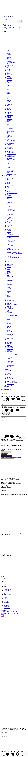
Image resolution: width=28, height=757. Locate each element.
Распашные (9, 254)
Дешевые (9, 108)
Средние (9, 191)
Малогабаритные (11, 156)
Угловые (9, 116)
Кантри (8, 129)
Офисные (9, 222)
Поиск (19, 21)
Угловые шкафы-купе (12, 238)
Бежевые (9, 59)
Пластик (9, 100)
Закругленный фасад (12, 240)
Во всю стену (10, 248)
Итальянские (10, 128)
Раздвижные (10, 353)
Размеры (9, 328)
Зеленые (9, 57)
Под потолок (10, 250)
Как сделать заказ (11, 365)
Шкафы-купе (7, 175)
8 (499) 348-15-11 (16, 27)
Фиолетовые (10, 82)
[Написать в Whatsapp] (14, 653)
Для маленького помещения (14, 257)
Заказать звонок (5, 613)
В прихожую (10, 218)
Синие (8, 86)
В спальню (9, 359)
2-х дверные (10, 242)
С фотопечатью (10, 213)
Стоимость (9, 107)
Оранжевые (10, 72)
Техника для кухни (11, 174)
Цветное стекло (11, 207)
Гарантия (9, 371)
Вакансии (9, 377)
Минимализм (10, 137)
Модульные (9, 158)
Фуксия (8, 66)
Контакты (6, 386)
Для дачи (9, 150)
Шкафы (5, 580)
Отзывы (9, 374)
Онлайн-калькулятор (12, 382)
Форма (8, 113)
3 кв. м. (8, 164)
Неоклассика (10, 136)
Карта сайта (10, 378)
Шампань (9, 69)
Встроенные (10, 151)
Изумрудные (10, 74)
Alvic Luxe (9, 197)
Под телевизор (10, 284)
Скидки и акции (11, 381)
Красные (9, 55)
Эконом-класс (10, 111)
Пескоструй (10, 209)
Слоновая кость (10, 65)
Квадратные (10, 342)
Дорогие (9, 109)
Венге (8, 76)
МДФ (8, 89)
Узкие (8, 163)
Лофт (8, 132)
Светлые (9, 183)
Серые (8, 58)
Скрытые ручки (11, 159)
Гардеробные (7, 316)
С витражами (10, 211)
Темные (9, 180)
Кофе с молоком (11, 62)
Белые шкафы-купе (11, 185)
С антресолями (10, 152)
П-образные (10, 115)
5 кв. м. (8, 166)
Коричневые (10, 178)
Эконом (9, 259)
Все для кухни (10, 170)
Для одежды (10, 225)
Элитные (9, 112)
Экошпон (9, 102)
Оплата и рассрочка (12, 367)
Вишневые (9, 73)
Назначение (10, 214)
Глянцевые (9, 61)
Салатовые (9, 81)
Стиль (8, 121)
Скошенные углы (11, 120)
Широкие (9, 237)
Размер (8, 160)
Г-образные (9, 230)
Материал (9, 88)
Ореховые (9, 77)
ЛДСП (8, 97)
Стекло (8, 206)
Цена (8, 324)
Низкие (8, 233)
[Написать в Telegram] (14, 634)
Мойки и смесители (12, 172)
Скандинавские (11, 140)
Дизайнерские (10, 127)
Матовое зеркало (11, 205)
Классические (10, 131)
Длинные (9, 232)
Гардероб (9, 256)
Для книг (9, 224)
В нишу (9, 358)
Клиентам (6, 380)
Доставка (9, 366)
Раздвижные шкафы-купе (13, 252)
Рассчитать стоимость (14, 613)
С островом (9, 155)
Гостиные (6, 260)
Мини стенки (10, 276)
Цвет (8, 50)
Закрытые (9, 350)
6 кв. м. (8, 167)
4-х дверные (10, 245)
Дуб (8, 96)
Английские (10, 125)
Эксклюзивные (10, 143)
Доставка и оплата (8, 363)
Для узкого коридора (12, 315)
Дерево (8, 94)
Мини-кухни (10, 162)
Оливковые (9, 70)
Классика (9, 288)
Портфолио (9, 373)
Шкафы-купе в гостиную (13, 215)
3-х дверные (10, 244)
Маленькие (9, 189)
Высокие (9, 229)
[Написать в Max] (2, 616)
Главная (3, 449)
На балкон (9, 226)
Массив (8, 98)
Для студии (9, 147)
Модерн (9, 133)
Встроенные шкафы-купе (13, 249)
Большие (9, 190)
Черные (8, 53)
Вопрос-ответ (10, 384)
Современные (10, 123)
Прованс (9, 135)
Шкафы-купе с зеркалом (13, 203)
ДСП (8, 105)
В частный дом (10, 361)
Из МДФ (9, 306)
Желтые (9, 54)
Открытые (9, 351)
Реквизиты (9, 376)
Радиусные (9, 119)
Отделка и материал (12, 193)
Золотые (9, 85)
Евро (8, 124)
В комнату (9, 357)
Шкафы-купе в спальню (13, 220)
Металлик (9, 63)
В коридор (9, 217)
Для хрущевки (10, 148)
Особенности (10, 146)
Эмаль (8, 90)
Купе (8, 310)
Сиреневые (9, 80)
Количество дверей (11, 241)
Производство (10, 370)
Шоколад (9, 68)
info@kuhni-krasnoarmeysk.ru (8, 574)
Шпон (8, 101)
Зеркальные (10, 307)
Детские (9, 221)
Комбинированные (11, 210)
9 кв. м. (8, 168)
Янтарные (9, 78)
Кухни (5, 49)
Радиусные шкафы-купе (13, 236)
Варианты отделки (11, 171)
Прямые (9, 117)
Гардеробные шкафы (12, 354)
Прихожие (6, 285)
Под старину (10, 139)
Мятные (9, 84)
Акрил (8, 92)
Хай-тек (9, 144)
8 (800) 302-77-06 (7, 27)
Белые (8, 51)
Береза (8, 93)
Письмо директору (5, 727)
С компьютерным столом (13, 281)
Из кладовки (10, 349)
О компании (7, 369)
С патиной (9, 104)
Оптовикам (9, 385)
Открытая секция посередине (14, 253)
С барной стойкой (11, 154)
